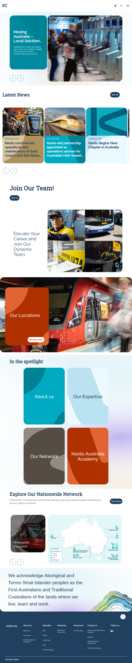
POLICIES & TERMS (12, 660)
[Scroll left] (13, 78)
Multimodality (48, 650)
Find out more (36, 339)
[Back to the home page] (5, 6)
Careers (90, 637)
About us (26, 631)
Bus (44, 645)
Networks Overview (61, 631)
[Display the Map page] (115, 5)
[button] (127, 6)
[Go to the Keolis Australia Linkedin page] (112, 631)
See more (116, 501)
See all (115, 94)
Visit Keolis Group (94, 648)
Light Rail (46, 640)
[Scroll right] (20, 78)
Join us (14, 198)
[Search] (121, 5)
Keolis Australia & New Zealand (96, 631)
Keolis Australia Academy (29, 641)
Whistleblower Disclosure (93, 642)
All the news (78, 631)
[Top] (123, 616)
